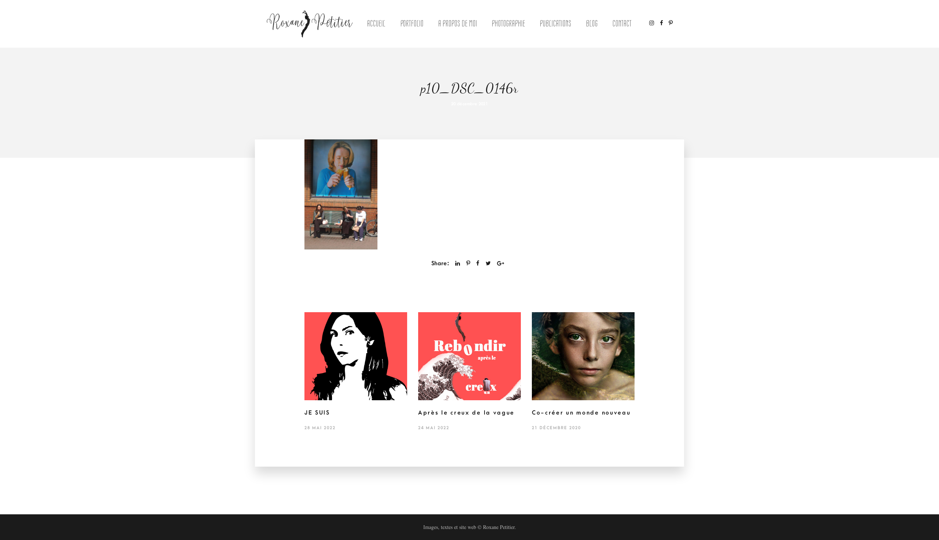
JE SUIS (317, 412)
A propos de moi (457, 23)
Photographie (508, 23)
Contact (622, 23)
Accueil (376, 23)
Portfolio (412, 23)
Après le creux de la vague (466, 412)
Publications (555, 23)
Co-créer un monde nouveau (581, 412)
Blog (592, 23)
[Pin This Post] (468, 263)
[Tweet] (488, 263)
